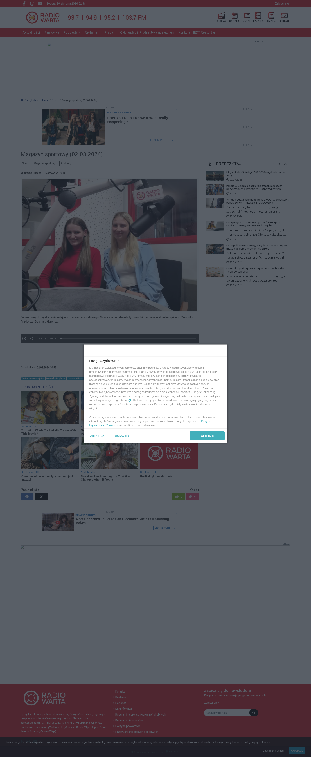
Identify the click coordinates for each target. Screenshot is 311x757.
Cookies (111, 425)
